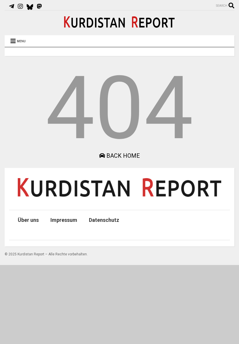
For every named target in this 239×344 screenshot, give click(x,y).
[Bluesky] (30, 6)
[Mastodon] (39, 6)
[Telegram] (11, 6)
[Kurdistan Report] (119, 25)
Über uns (28, 220)
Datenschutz (104, 220)
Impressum (63, 220)
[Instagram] (20, 6)
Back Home (122, 155)
